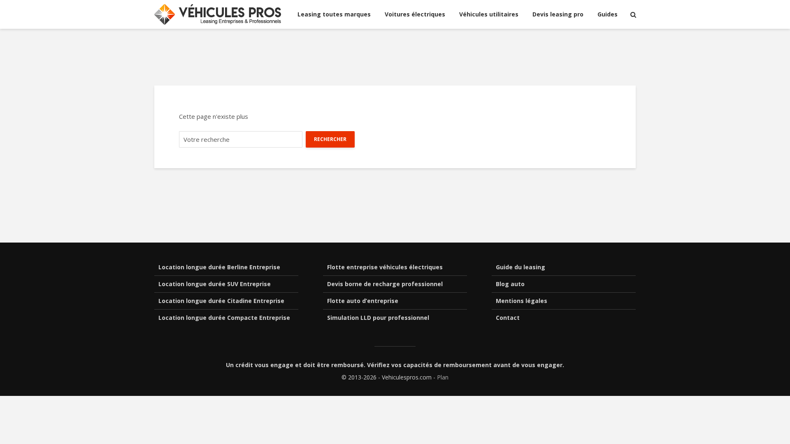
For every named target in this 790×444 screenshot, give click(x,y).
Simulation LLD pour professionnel (378, 317)
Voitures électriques (415, 14)
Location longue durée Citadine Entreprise (221, 301)
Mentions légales (521, 301)
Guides (607, 14)
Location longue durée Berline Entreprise (219, 267)
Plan (442, 377)
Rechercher (330, 139)
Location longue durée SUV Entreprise (214, 284)
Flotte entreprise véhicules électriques (385, 267)
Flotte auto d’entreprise (362, 301)
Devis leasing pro (557, 14)
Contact (508, 317)
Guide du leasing (520, 267)
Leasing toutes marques (334, 14)
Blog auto (510, 284)
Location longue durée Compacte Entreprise (224, 317)
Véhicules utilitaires (488, 14)
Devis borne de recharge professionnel (385, 284)
